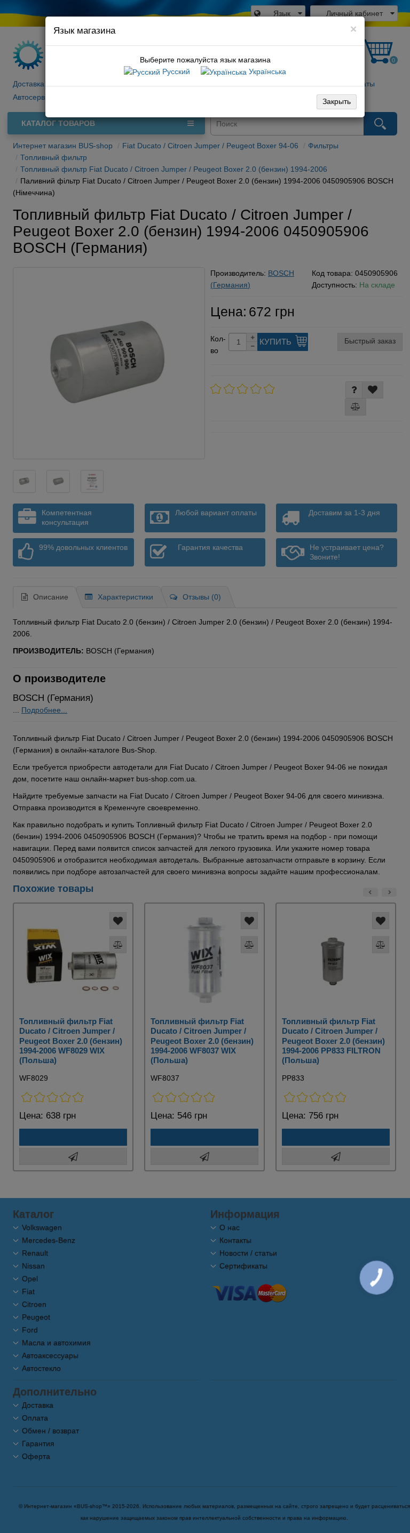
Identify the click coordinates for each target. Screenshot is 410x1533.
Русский (175, 71)
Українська (266, 71)
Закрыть (336, 101)
